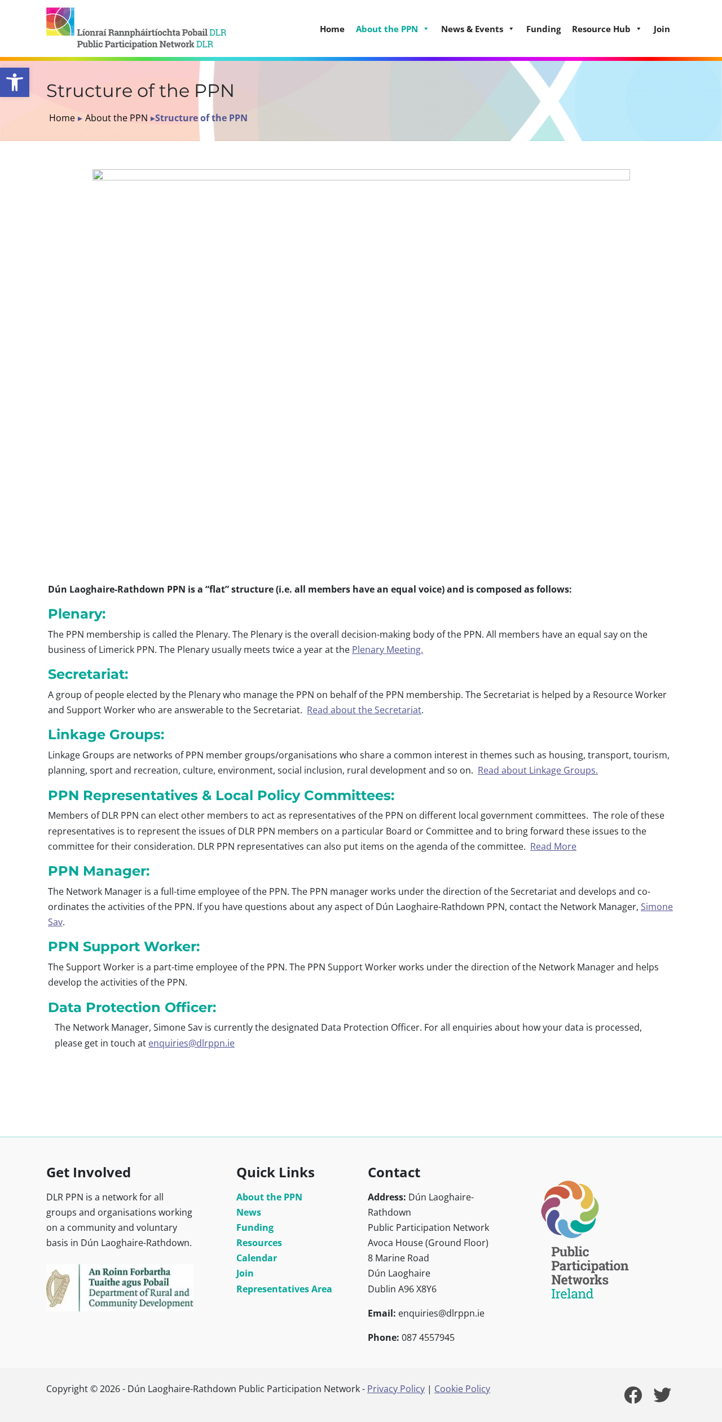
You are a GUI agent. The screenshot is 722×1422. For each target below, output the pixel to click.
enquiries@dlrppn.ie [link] (191, 1043)
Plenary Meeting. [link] (387, 649)
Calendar (256, 1258)
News (248, 1212)
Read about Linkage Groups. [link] (538, 770)
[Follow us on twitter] (662, 1398)
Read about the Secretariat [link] (364, 710)
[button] (14, 82)
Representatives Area (284, 1289)
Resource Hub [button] (601, 28)
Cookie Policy (462, 1389)
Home (332, 28)
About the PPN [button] (387, 28)
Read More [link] (553, 846)
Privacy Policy (396, 1389)
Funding (543, 28)
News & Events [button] (472, 28)
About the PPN (116, 118)
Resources (259, 1242)
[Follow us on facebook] (632, 1398)
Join (662, 28)
